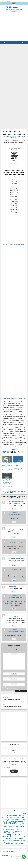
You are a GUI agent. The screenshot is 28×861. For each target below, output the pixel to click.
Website (14, 684)
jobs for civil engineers (11, 835)
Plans (20, 837)
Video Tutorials (18, 843)
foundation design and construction (19, 829)
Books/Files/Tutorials (15, 815)
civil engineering (13, 819)
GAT (9, 831)
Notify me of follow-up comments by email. (15, 686)
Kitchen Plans (15, 837)
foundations (6, 831)
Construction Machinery (9, 826)
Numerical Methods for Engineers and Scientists (18, 464)
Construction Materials (19, 826)
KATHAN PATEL (11, 614)
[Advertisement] (14, 27)
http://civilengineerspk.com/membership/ (14, 577)
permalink (21, 492)
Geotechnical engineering (16, 831)
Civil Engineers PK (14, 7)
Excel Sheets (10, 829)
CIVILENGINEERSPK (19, 136)
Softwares (20, 838)
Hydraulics (14, 833)
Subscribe (14, 771)
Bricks (20, 817)
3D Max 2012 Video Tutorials (7, 813)
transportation (21, 842)
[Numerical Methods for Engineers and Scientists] (18, 459)
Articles (23, 814)
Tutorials (14, 491)
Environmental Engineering (13, 828)
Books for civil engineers (10, 817)
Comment (14, 654)
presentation (15, 838)
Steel (9, 840)
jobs (8, 834)
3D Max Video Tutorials (17, 813)
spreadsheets (5, 840)
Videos (11, 843)
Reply (14, 508)
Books (5, 816)
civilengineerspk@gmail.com (11, 603)
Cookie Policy (5, 855)
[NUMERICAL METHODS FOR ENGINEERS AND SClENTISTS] (7, 476)
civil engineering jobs (13, 822)
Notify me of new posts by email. (15, 688)
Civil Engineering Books (16, 821)
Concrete (22, 824)
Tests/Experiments (13, 842)
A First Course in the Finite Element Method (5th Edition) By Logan (7, 465)
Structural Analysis (15, 840)
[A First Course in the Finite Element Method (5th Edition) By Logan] (7, 459)
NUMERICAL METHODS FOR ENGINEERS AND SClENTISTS (7, 481)
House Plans (7, 833)
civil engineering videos (15, 824)
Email (14, 678)
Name (14, 673)
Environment (5, 828)
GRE (23, 831)
